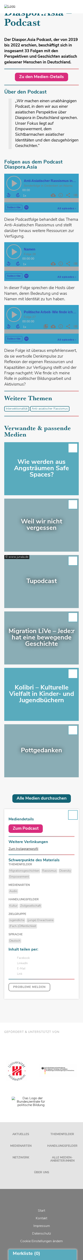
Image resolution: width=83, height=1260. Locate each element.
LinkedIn (22, 963)
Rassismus (49, 871)
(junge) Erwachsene (40, 920)
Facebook (23, 958)
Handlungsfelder (62, 1146)
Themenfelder (62, 1134)
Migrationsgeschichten (24, 871)
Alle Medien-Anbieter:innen (62, 1159)
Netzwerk (21, 1157)
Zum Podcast (26, 828)
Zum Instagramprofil (23, 849)
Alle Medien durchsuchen (42, 798)
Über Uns (41, 1172)
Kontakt (41, 1218)
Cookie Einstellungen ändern (41, 1241)
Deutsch (14, 941)
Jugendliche (16, 920)
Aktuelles (20, 1134)
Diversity (65, 871)
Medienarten (20, 1146)
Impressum (41, 1226)
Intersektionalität (17, 408)
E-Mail (21, 968)
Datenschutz (41, 1233)
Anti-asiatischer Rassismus (50, 408)
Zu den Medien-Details (41, 77)
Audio (13, 891)
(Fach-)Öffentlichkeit (22, 926)
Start (41, 1210)
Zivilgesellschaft (30, 906)
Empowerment (19, 876)
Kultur (13, 906)
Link (19, 974)
